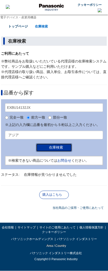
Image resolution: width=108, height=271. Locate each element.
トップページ (18, 26)
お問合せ (64, 160)
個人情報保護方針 (91, 227)
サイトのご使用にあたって (57, 227)
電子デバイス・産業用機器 (18, 17)
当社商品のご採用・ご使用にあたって (78, 208)
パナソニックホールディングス (32, 239)
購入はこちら (52, 194)
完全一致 (17, 117)
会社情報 (8, 227)
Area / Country (56, 246)
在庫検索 (41, 26)
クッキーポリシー (90, 5)
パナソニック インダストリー (77, 239)
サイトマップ (27, 227)
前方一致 (38, 117)
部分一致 (60, 117)
